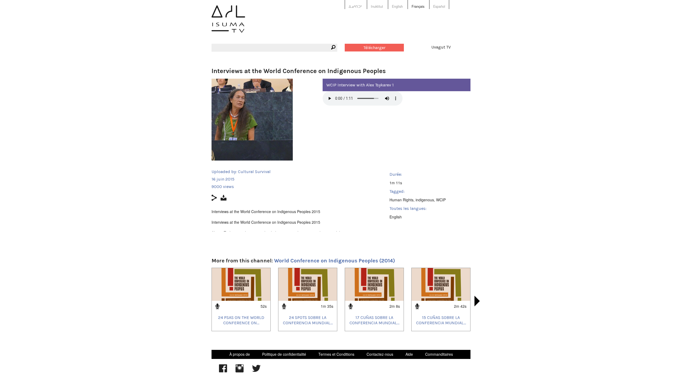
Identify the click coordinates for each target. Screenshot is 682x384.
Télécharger (374, 47)
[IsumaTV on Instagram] (239, 371)
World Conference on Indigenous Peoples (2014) (334, 261)
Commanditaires (439, 354)
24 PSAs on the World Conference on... (241, 320)
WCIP (441, 199)
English (397, 6)
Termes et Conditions (336, 354)
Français (418, 6)
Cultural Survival (254, 171)
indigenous (425, 199)
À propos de (239, 354)
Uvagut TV (441, 47)
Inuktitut (377, 6)
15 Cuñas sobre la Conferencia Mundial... (441, 320)
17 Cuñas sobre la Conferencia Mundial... (374, 320)
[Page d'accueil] (228, 23)
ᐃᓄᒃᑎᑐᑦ (355, 6)
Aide (409, 354)
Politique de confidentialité (284, 354)
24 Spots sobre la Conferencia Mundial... (308, 320)
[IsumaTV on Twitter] (256, 371)
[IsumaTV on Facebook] (223, 371)
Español (439, 6)
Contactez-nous (380, 354)
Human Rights (401, 199)
